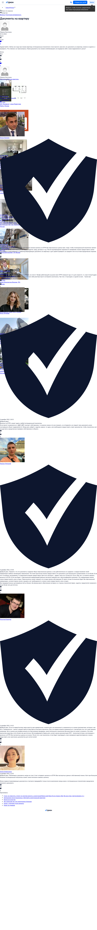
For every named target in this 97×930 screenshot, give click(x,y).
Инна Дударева (4, 313)
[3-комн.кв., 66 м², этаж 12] (11, 87)
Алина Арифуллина (6, 771)
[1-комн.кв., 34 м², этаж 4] (11, 265)
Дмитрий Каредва (5, 619)
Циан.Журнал (10, 7)
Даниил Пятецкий (5, 463)
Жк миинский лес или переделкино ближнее (18, 801)
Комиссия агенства (9, 799)
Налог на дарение (9, 805)
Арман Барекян (4, 138)
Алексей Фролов (5, 271)
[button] (93, 7)
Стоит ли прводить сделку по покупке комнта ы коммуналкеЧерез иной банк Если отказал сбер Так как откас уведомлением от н (44, 796)
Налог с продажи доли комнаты (14, 803)
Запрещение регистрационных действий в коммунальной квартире (24, 798)
